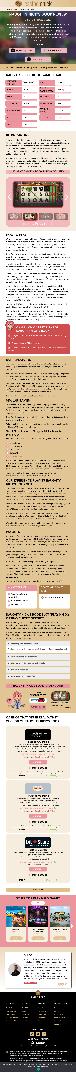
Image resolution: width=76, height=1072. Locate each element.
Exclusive (41, 1021)
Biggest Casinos (12, 1018)
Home (8, 9)
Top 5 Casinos (11, 1008)
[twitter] (38, 1034)
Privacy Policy (59, 1014)
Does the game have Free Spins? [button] (24, 644)
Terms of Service (60, 1018)
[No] (74, 1067)
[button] (9, 195)
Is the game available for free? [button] (23, 676)
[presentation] (72, 926)
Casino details (39, 768)
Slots (60, 89)
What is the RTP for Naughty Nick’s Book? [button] (27, 663)
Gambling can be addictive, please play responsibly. (39, 1046)
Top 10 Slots (26, 1008)
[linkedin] (44, 1034)
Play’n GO (49, 149)
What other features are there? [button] (23, 657)
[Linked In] (59, 984)
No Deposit (42, 1011)
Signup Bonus (43, 1014)
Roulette (25, 1018)
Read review (16, 939)
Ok (38, 1069)
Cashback (42, 1018)
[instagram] (32, 1034)
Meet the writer (30, 983)
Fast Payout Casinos (13, 1021)
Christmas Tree (16, 456)
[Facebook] (62, 984)
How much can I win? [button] (19, 670)
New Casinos (11, 1011)
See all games (38, 903)
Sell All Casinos (38, 890)
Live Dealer (26, 1021)
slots (15, 9)
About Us (57, 1008)
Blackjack (25, 1014)
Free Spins (42, 1008)
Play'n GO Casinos (38, 707)
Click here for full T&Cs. (45, 757)
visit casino (38, 762)
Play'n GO (28, 82)
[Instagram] (66, 984)
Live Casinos (10, 1014)
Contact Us (58, 1011)
